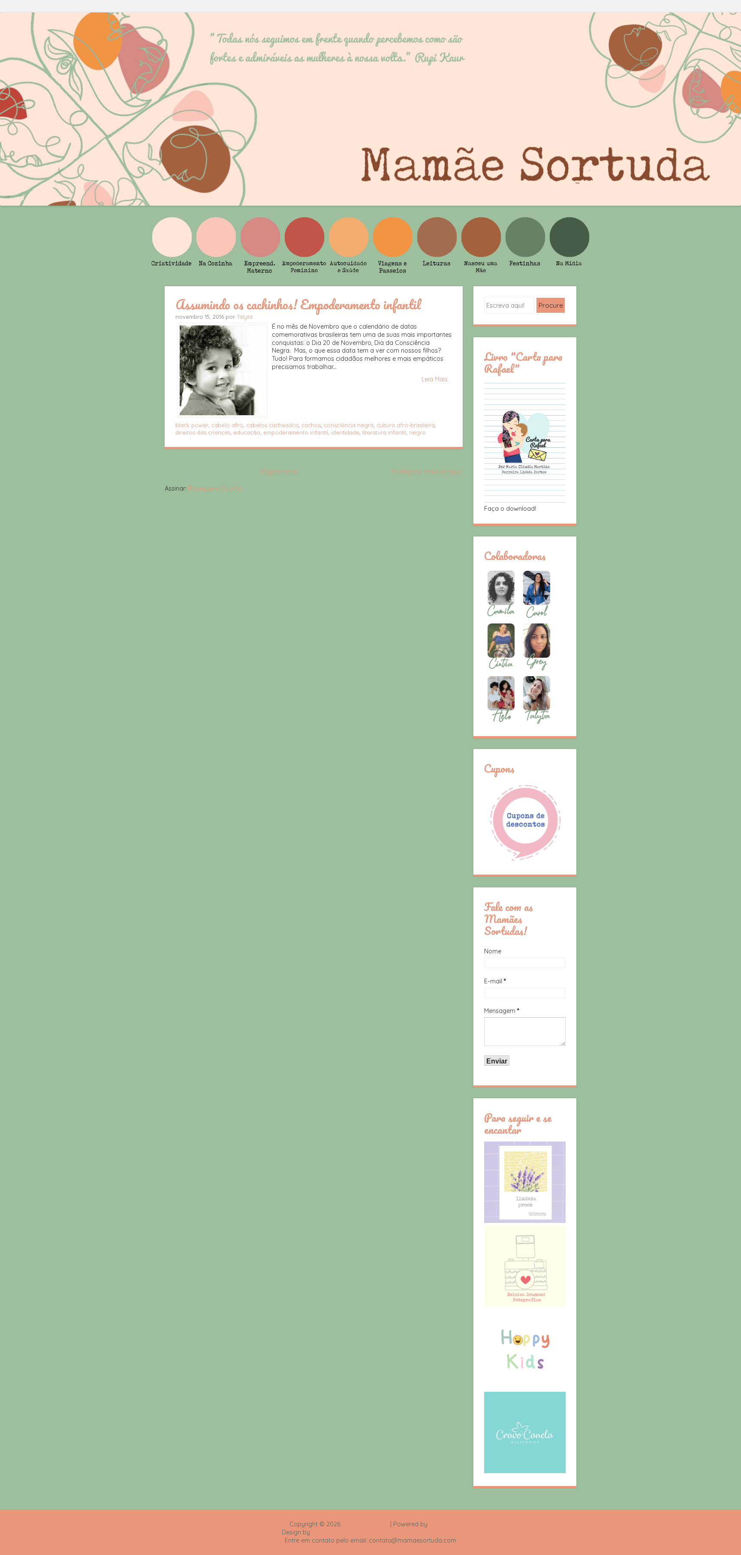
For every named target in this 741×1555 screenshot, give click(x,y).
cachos (311, 425)
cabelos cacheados (272, 425)
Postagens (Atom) (214, 488)
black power (191, 425)
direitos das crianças (202, 432)
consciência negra (349, 425)
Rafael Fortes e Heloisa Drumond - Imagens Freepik (385, 1532)
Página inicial (279, 472)
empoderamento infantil (295, 432)
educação (246, 432)
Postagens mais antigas (426, 472)
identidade (345, 432)
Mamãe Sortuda (365, 1524)
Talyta (245, 316)
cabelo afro (227, 425)
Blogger (440, 1524)
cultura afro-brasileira (406, 425)
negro (417, 432)
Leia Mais (435, 379)
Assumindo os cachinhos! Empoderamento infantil (298, 304)
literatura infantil (384, 432)
